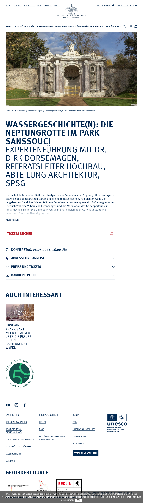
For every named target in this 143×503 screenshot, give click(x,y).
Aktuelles (11, 27)
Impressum (78, 444)
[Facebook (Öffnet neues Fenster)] (24, 405)
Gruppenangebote (48, 415)
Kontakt (18, 5)
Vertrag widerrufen (85, 453)
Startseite (10, 111)
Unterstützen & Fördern (81, 27)
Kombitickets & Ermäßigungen (14, 430)
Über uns (116, 27)
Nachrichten (12, 415)
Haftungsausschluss (84, 429)
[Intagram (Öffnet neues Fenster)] (16, 405)
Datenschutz (79, 437)
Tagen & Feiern (102, 27)
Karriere (48, 5)
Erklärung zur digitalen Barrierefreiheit (52, 438)
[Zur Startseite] (71, 11)
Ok (78, 500)
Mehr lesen (12, 220)
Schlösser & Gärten (27, 27)
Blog (39, 5)
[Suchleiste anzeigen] (124, 26)
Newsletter (29, 5)
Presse (57, 5)
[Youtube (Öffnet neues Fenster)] (8, 405)
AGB (75, 422)
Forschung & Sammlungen (53, 27)
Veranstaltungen (35, 111)
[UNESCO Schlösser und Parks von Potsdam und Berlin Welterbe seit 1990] (117, 423)
